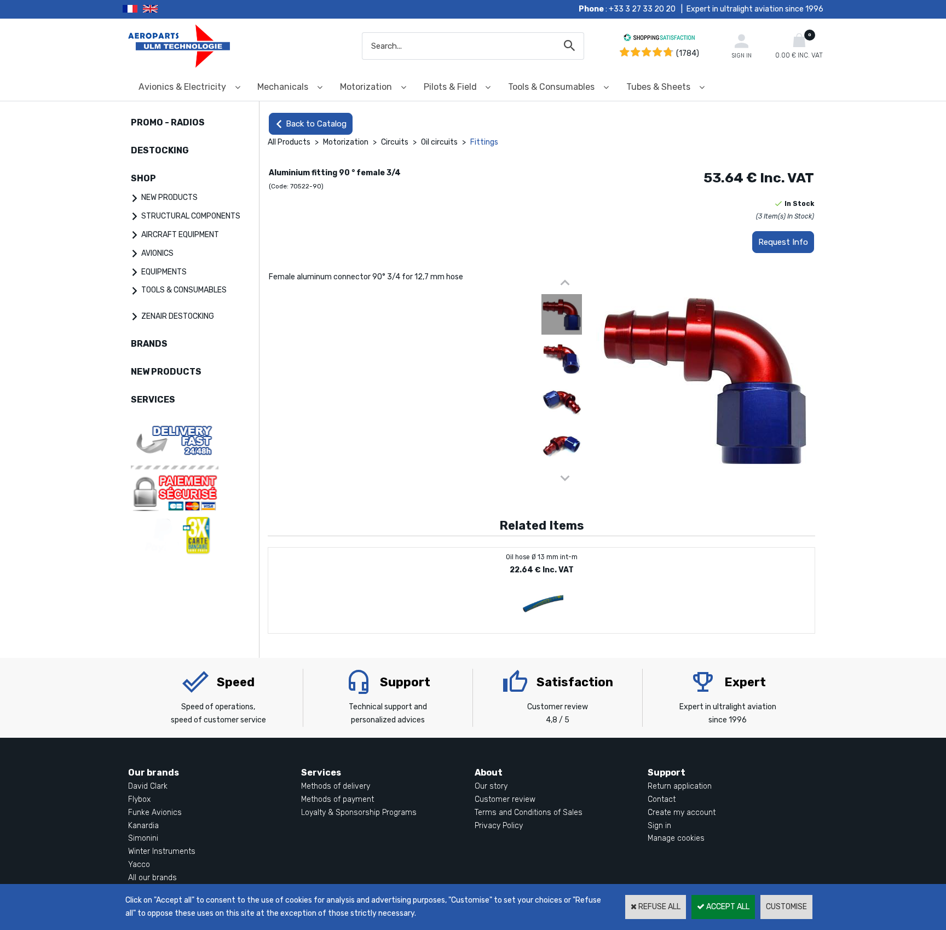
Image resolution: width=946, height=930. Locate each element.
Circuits (394, 142)
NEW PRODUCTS (169, 197)
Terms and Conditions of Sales (528, 812)
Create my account (682, 812)
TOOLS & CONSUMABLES (184, 290)
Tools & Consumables (551, 87)
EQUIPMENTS (164, 272)
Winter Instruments (161, 851)
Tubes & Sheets (658, 87)
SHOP (143, 178)
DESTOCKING (160, 150)
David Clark (148, 786)
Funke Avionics (155, 812)
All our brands (152, 877)
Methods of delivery (335, 786)
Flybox (139, 799)
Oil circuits (439, 142)
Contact (662, 799)
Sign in (659, 825)
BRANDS (149, 343)
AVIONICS (157, 253)
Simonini (143, 838)
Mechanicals (282, 87)
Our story (491, 786)
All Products (289, 142)
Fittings (484, 142)
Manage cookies (676, 838)
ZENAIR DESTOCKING (177, 316)
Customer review (505, 799)
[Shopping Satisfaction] (659, 39)
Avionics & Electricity (182, 87)
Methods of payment (337, 799)
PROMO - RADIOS (168, 122)
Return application (680, 786)
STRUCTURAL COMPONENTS (190, 216)
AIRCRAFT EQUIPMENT (180, 234)
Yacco (139, 864)
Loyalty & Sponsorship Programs (359, 812)
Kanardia (143, 825)
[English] (164, 9)
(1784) (687, 53)
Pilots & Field (450, 87)
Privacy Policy (499, 825)
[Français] (133, 9)
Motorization (366, 87)
